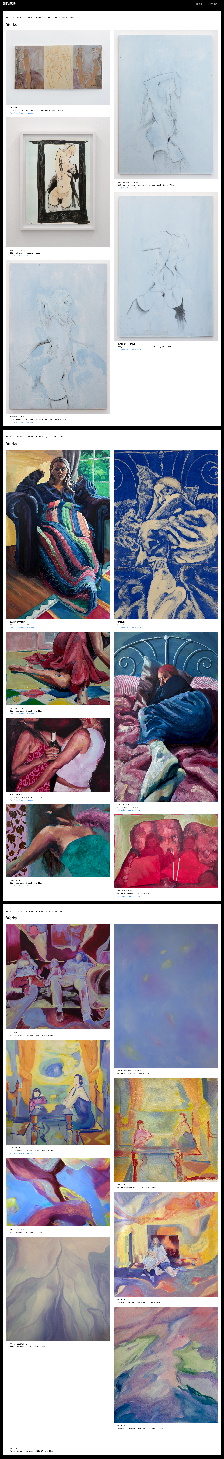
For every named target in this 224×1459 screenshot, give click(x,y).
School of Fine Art (14, 17)
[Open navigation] (112, 3)
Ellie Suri (52, 436)
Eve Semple (52, 911)
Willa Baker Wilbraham (57, 17)
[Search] (220, 4)
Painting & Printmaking (35, 17)
